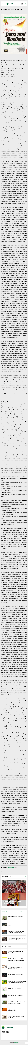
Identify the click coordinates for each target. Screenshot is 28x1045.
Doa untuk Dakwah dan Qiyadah (15, 974)
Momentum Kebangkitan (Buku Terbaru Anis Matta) (12, 902)
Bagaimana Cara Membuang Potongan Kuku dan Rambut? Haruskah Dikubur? (15, 967)
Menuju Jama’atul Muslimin (14, 988)
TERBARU (5, 912)
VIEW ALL (23, 911)
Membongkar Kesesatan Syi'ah (12, 890)
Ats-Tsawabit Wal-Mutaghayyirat (15, 995)
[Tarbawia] (10, 4)
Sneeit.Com (16, 1042)
